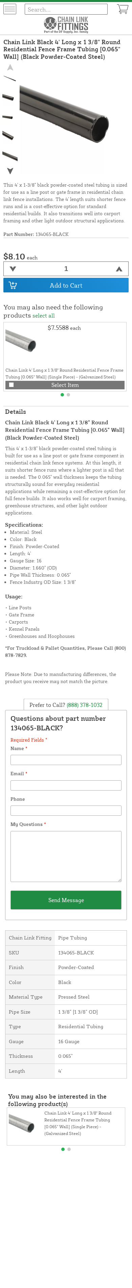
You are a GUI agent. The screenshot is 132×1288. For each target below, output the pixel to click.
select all (43, 315)
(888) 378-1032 (84, 704)
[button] (10, 171)
